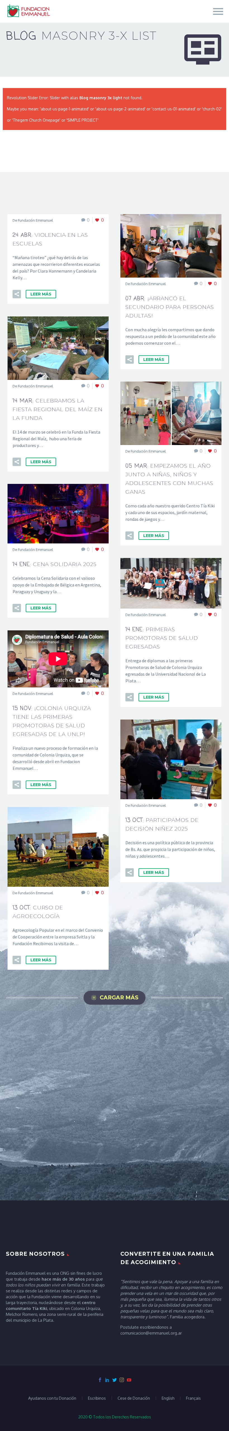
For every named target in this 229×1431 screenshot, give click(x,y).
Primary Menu (218, 11)
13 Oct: (162, 824)
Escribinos (97, 1398)
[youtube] (129, 1380)
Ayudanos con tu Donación (52, 1398)
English (168, 1398)
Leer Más (40, 294)
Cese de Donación (134, 1398)
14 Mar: (57, 409)
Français (193, 1398)
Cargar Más (114, 997)
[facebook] (100, 1380)
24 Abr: (50, 239)
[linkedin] (107, 1380)
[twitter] (114, 1380)
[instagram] (122, 1380)
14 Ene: (55, 564)
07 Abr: (169, 307)
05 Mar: (169, 478)
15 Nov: (52, 720)
